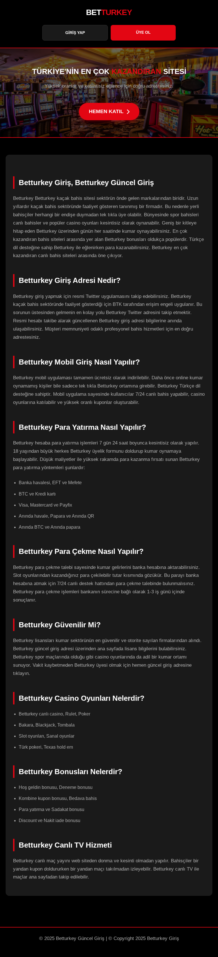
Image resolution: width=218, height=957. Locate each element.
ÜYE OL (143, 32)
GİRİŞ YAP (75, 32)
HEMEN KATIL (106, 111)
